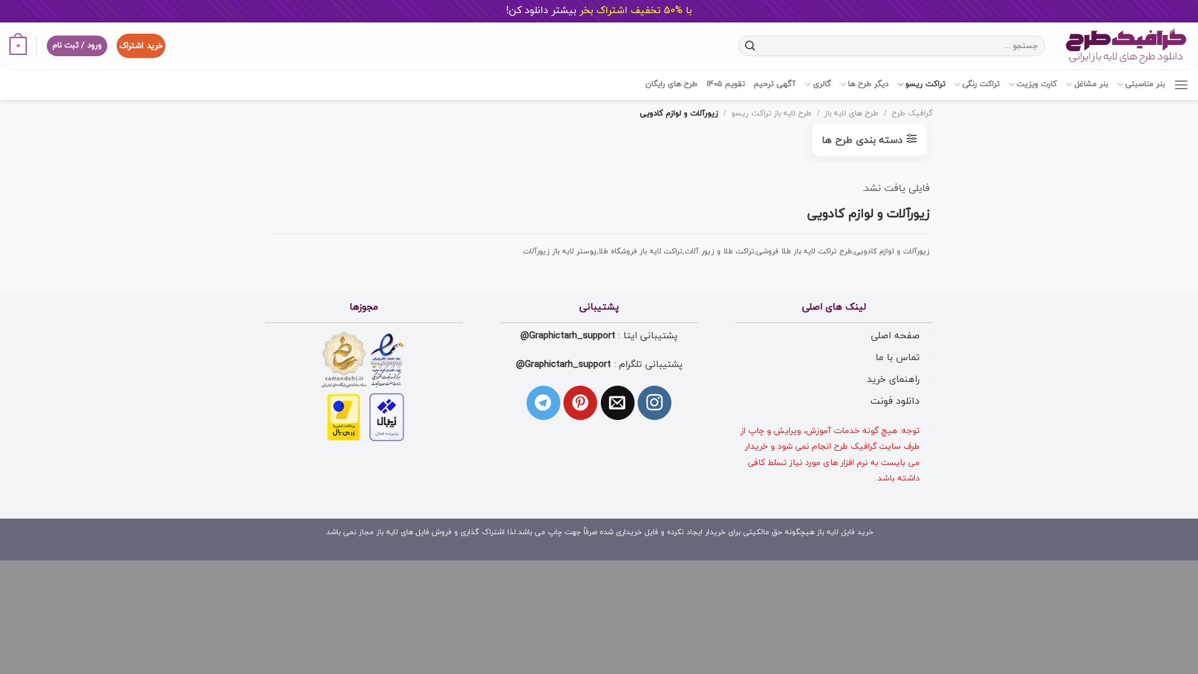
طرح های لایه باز (851, 113)
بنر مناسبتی (1145, 84)
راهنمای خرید (893, 379)
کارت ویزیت (1036, 84)
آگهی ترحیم (775, 84)
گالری (821, 84)
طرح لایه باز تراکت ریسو (771, 113)
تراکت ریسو (925, 84)
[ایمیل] (618, 402)
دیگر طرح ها (868, 84)
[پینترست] (580, 402)
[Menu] (1181, 84)
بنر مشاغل (1091, 84)
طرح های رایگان (671, 84)
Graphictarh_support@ (567, 336)
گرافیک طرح (912, 113)
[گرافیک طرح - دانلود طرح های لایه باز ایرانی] (1126, 46)
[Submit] (749, 45)
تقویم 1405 (725, 84)
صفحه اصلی (895, 336)
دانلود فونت (895, 401)
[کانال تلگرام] (543, 402)
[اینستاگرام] (654, 402)
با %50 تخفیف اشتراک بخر (599, 10)
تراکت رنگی (981, 84)
